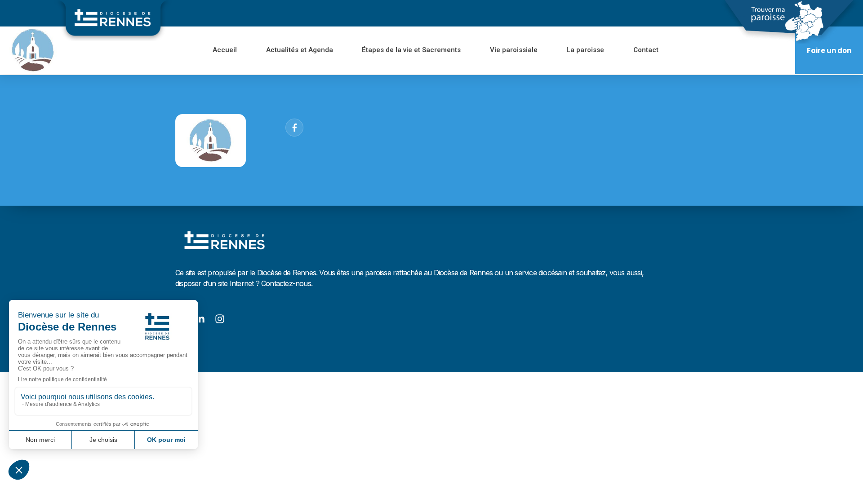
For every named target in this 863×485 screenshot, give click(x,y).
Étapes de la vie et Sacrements (411, 50)
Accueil (225, 50)
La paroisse (586, 50)
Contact (645, 50)
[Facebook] (294, 128)
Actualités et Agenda (299, 50)
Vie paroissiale (514, 50)
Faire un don (829, 50)
